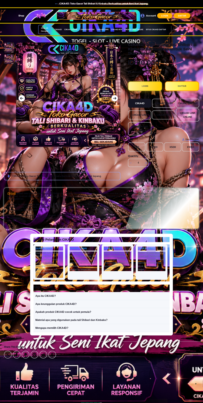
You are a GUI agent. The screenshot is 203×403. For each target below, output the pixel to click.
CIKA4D (11, 193)
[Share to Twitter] (8, 354)
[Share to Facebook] (16, 354)
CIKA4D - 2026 (13, 337)
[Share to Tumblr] (52, 354)
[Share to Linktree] (25, 354)
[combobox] (93, 15)
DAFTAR (182, 15)
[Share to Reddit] (43, 354)
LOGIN (164, 15)
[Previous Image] (21, 98)
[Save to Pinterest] (34, 354)
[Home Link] (40, 15)
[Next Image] (114, 98)
